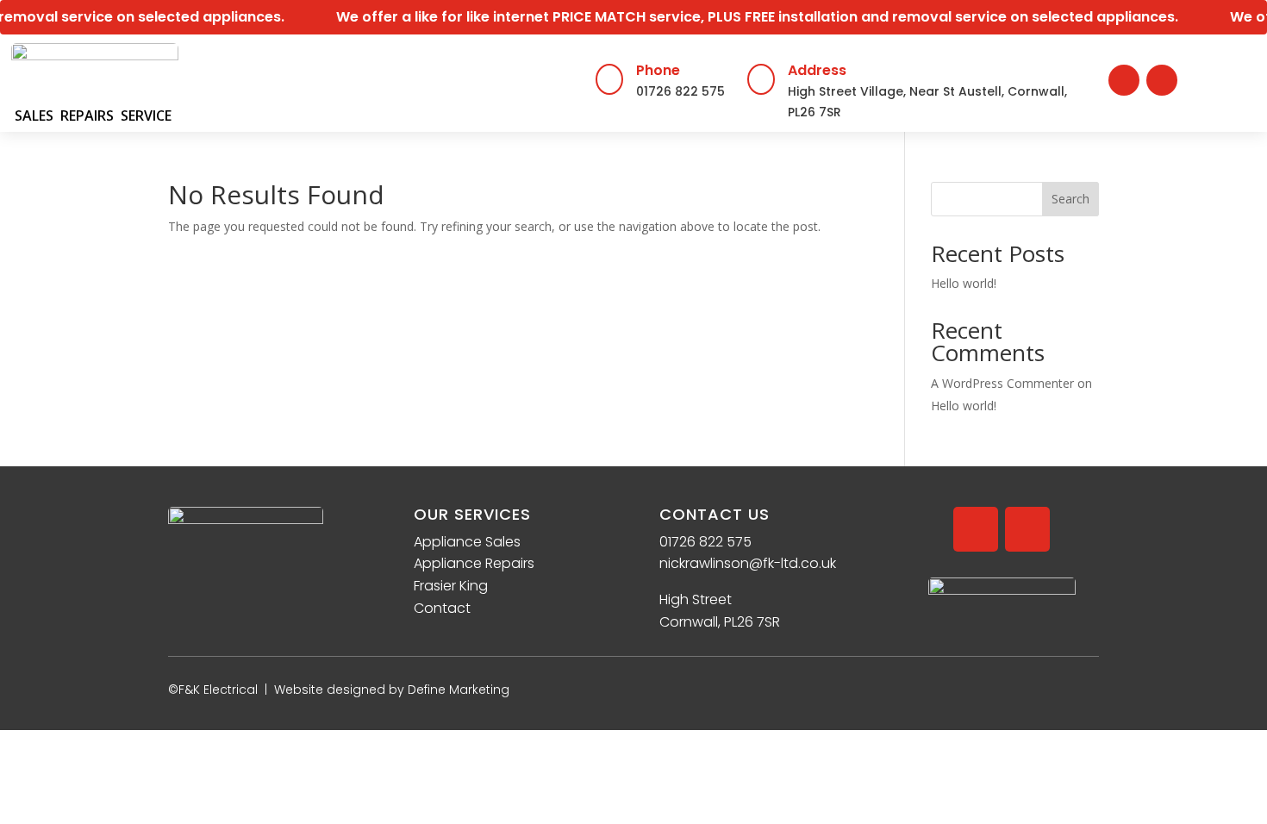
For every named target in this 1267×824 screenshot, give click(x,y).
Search (1070, 198)
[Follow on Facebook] (1123, 80)
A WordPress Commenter (1002, 383)
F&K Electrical (218, 689)
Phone (658, 70)
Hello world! (963, 283)
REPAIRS (87, 115)
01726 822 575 (680, 91)
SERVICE (146, 115)
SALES (34, 115)
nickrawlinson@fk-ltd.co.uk (747, 563)
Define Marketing (458, 689)
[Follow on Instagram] (1161, 80)
